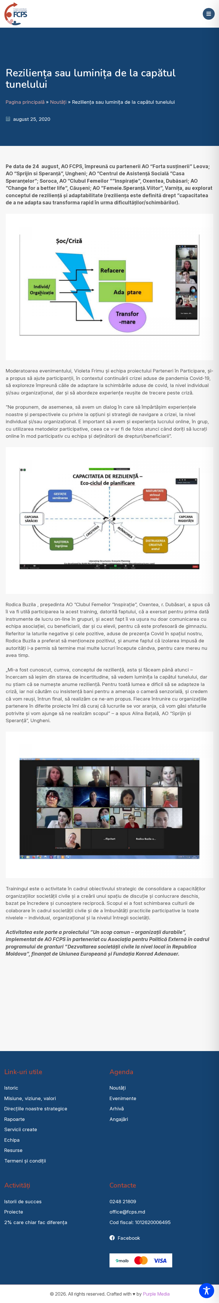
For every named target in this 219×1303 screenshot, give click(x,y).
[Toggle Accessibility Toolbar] (206, 1290)
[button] (209, 14)
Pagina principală (25, 102)
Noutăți (58, 102)
